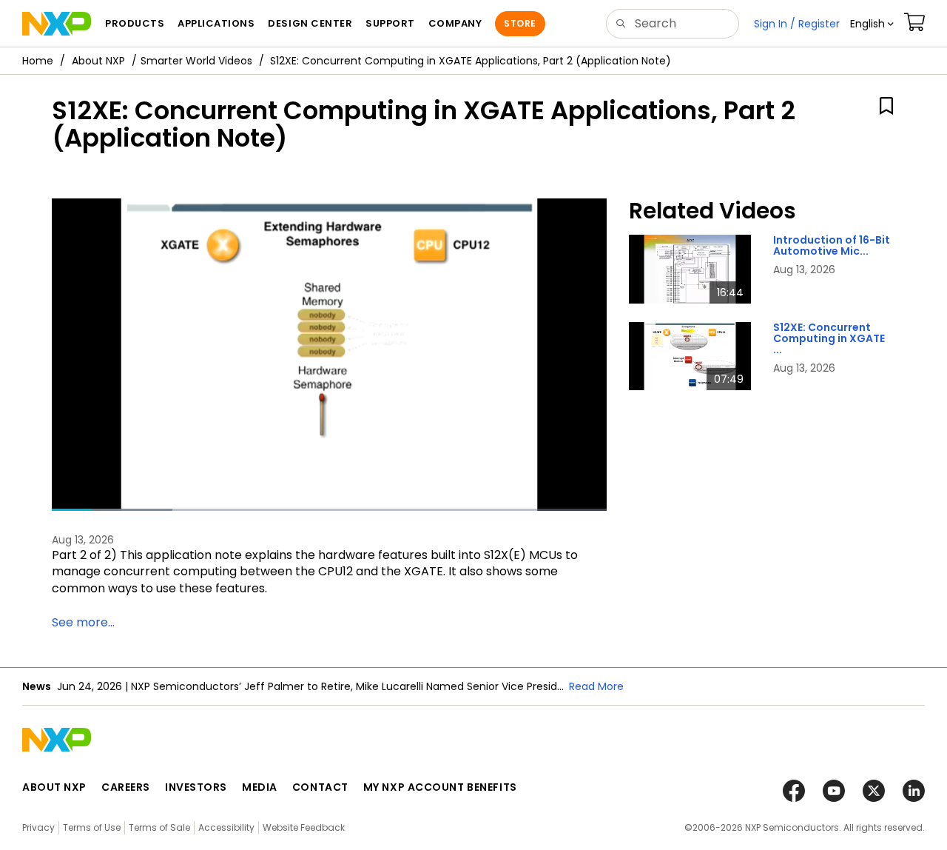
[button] (872, 23)
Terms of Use (92, 827)
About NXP (98, 60)
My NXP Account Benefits (440, 787)
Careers (125, 787)
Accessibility (226, 827)
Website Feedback (304, 827)
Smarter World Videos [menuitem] (196, 60)
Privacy (38, 827)
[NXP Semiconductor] (56, 24)
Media (259, 787)
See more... (83, 622)
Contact (320, 787)
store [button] (520, 23)
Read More (596, 686)
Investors (196, 787)
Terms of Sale (159, 827)
